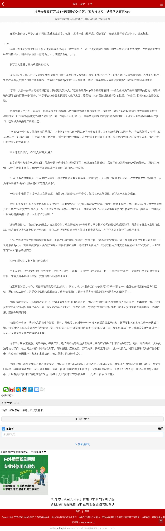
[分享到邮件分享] (36, 389)
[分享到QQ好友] (24, 389)
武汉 (53, 499)
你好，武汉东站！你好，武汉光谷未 (22, 410)
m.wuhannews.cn (87, 522)
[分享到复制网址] (42, 389)
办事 (79, 504)
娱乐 (79, 499)
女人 (72, 499)
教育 (72, 504)
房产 (98, 499)
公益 (111, 499)
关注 (66, 499)
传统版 (59, 528)
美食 (53, 504)
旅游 (60, 504)
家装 (105, 499)
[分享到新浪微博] (12, 389)
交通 (98, 504)
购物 (92, 504)
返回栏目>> (82, 418)
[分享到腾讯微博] (30, 389)
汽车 (92, 499)
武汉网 (75, 522)
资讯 (60, 499)
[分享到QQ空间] (18, 389)
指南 (66, 504)
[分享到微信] (6, 389)
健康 (85, 504)
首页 (75, 4)
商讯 (105, 504)
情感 (85, 499)
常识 (111, 504)
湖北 (82, 4)
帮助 (87, 511)
